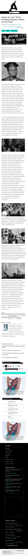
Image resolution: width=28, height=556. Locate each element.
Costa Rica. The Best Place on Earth (13, 483)
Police (7, 317)
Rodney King (10, 318)
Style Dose (7, 448)
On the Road (8, 452)
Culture (8, 30)
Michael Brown (23, 315)
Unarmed (15, 317)
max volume (19, 366)
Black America (10, 315)
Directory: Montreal (9, 463)
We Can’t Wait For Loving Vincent (11, 350)
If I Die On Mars (20, 27)
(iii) (11, 176)
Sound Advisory (8, 450)
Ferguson (19, 314)
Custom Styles (11, 401)
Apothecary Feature (13, 405)
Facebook (12, 526)
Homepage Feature (13, 412)
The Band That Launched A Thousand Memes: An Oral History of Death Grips (14, 480)
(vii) (13, 300)
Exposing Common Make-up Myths (13, 486)
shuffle (22, 369)
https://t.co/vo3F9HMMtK (10, 531)
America (6, 314)
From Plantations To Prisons (10, 357)
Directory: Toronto (9, 459)
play (6, 366)
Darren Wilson (14, 315)
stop (11, 366)
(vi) (9, 294)
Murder (3, 317)
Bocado (7, 457)
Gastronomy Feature (13, 409)
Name (9, 416)
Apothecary (14, 30)
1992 (3, 314)
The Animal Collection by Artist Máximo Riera (12, 26)
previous (3, 366)
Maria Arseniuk (18, 24)
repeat (20, 369)
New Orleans (8, 473)
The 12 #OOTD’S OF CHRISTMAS (13, 475)
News (3, 30)
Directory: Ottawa (9, 461)
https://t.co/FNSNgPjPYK (10, 542)
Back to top (9, 554)
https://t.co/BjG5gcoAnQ (10, 525)
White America (19, 318)
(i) (7, 165)
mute (13, 366)
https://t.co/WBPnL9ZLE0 (11, 536)
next (9, 366)
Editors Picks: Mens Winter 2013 (13, 470)
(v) (19, 259)
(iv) (14, 182)
